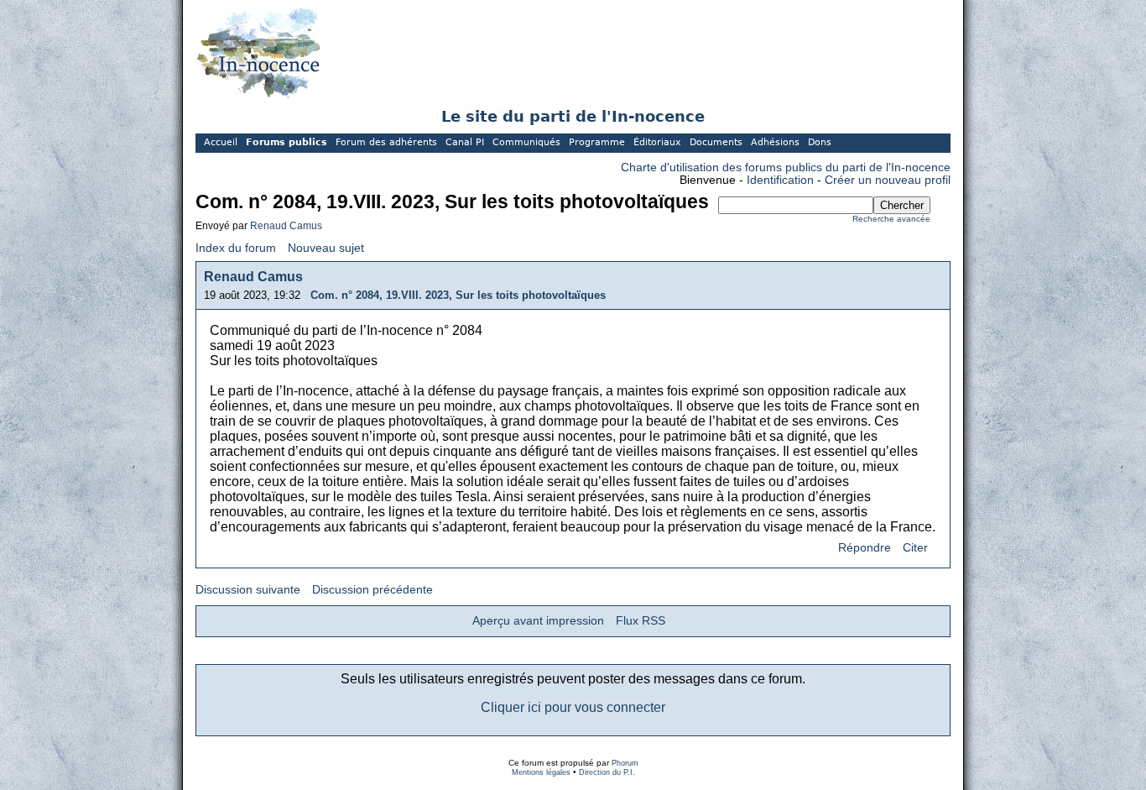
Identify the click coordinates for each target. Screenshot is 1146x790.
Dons (819, 142)
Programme (597, 142)
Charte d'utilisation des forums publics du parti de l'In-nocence (786, 167)
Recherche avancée (891, 218)
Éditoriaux (657, 142)
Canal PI (464, 142)
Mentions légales (541, 772)
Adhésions (775, 142)
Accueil (220, 142)
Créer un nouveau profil (888, 180)
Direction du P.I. (607, 772)
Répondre (864, 547)
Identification (780, 180)
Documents (716, 142)
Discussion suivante (247, 589)
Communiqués (526, 142)
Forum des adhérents (386, 142)
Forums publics (286, 142)
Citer (915, 547)
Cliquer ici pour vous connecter (573, 707)
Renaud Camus (286, 226)
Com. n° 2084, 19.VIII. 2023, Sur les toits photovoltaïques (458, 295)
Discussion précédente (372, 589)
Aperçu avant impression (538, 621)
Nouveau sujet (326, 248)
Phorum (625, 763)
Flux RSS (640, 621)
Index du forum (235, 248)
